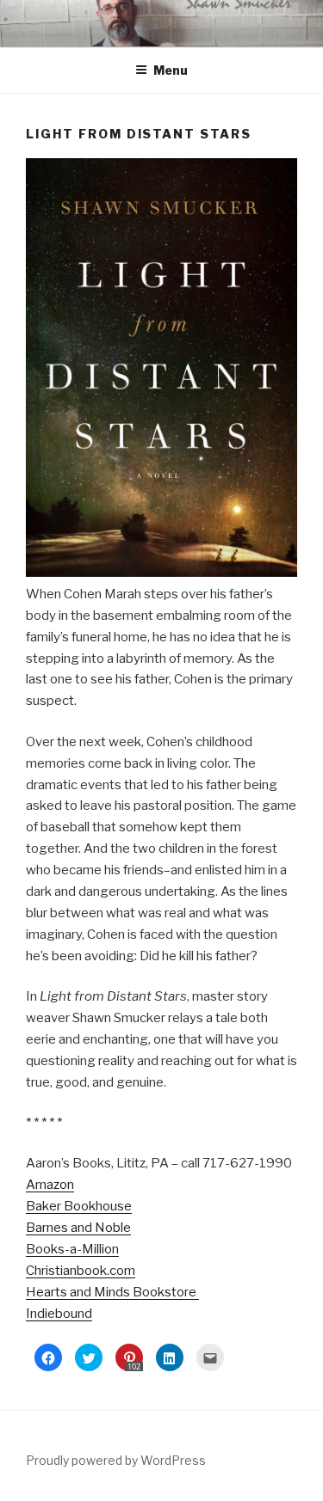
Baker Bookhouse (79, 1206)
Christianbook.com (80, 1270)
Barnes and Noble (78, 1227)
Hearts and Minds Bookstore (112, 1292)
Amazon (50, 1184)
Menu (170, 70)
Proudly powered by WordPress (116, 1460)
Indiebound (59, 1313)
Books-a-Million (72, 1249)
